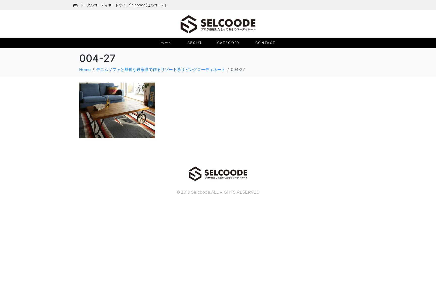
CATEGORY (228, 43)
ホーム (166, 43)
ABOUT (194, 43)
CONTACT (265, 43)
